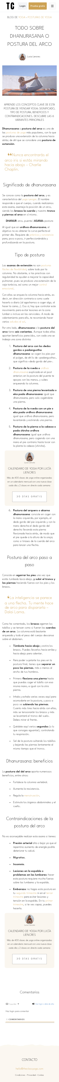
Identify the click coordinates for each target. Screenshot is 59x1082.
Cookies (41, 1075)
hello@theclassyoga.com (29, 1069)
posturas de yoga (16, 132)
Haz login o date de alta (44, 1004)
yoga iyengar (29, 199)
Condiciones (20, 1075)
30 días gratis (30, 497)
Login (23, 6)
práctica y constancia (41, 235)
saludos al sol (17, 322)
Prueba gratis (37, 6)
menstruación (31, 795)
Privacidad (31, 1075)
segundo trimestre (26, 893)
